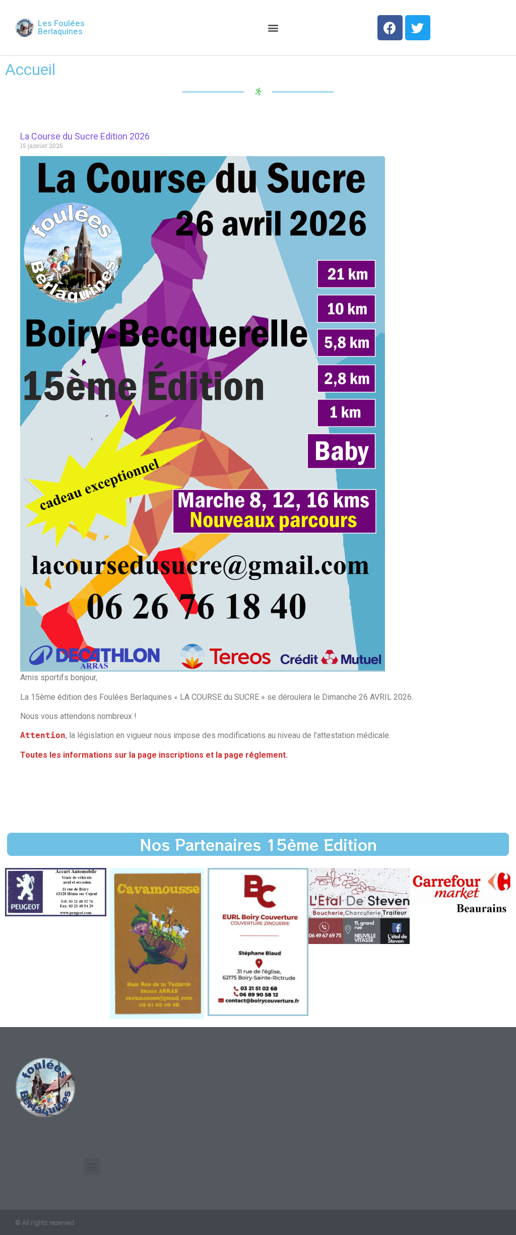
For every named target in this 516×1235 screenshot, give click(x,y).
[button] (273, 28)
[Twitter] (417, 27)
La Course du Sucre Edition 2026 (85, 136)
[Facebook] (390, 27)
